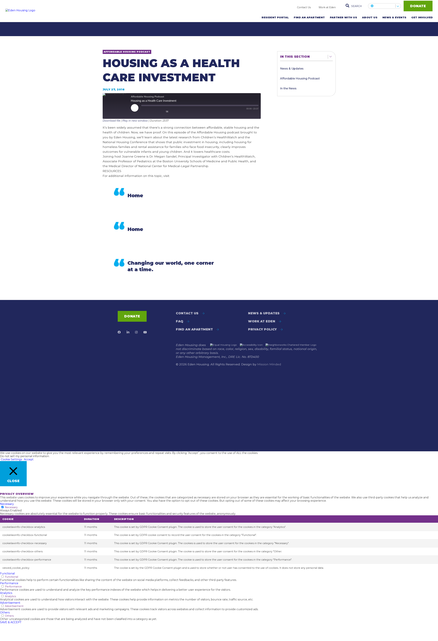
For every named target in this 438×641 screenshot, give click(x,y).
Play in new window (135, 120)
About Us (369, 17)
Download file (111, 120)
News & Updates (292, 68)
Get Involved (422, 17)
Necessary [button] (7, 504)
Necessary (11, 507)
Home (135, 195)
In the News (288, 88)
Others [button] (5, 612)
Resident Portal (275, 17)
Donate (418, 6)
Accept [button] (29, 459)
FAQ (179, 321)
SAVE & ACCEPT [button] (11, 622)
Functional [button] (7, 573)
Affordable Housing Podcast (300, 78)
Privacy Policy (262, 329)
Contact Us (304, 7)
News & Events (394, 17)
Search (356, 6)
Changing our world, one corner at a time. (170, 266)
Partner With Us (343, 17)
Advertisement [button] (10, 602)
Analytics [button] (6, 593)
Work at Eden (327, 7)
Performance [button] (9, 583)
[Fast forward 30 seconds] (178, 111)
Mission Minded (269, 364)
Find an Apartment (309, 17)
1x (167, 111)
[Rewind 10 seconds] (159, 111)
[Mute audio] (147, 111)
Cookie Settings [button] (11, 459)
